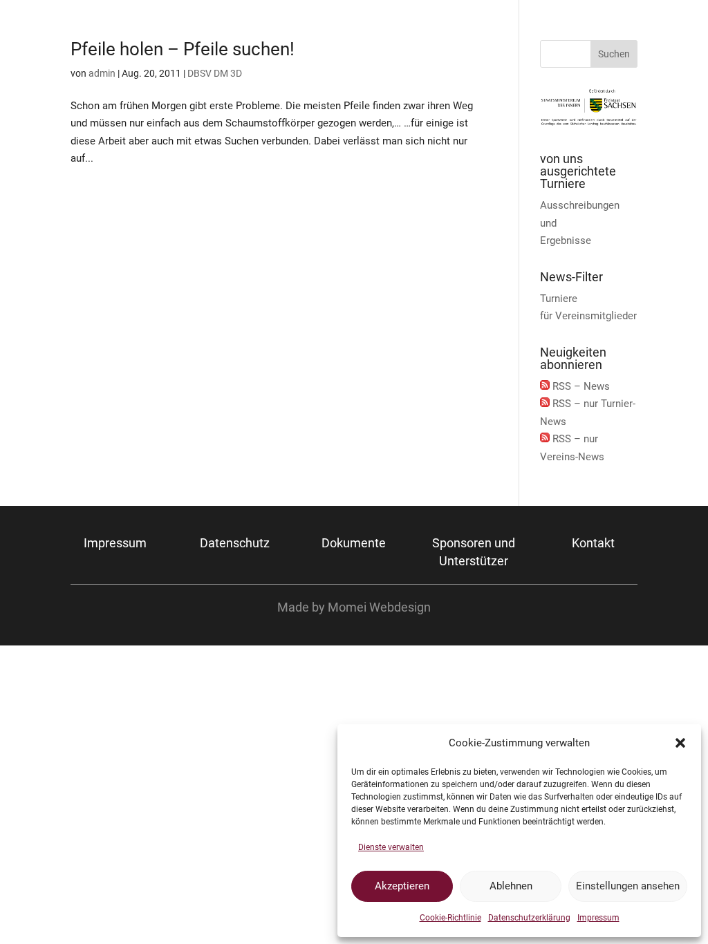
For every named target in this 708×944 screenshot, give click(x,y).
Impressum (598, 918)
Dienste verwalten (391, 847)
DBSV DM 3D (214, 73)
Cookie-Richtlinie (450, 918)
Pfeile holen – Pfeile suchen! (183, 49)
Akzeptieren (402, 886)
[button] (680, 743)
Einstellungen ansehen (628, 886)
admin (101, 73)
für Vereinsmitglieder (588, 316)
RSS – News (581, 386)
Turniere (558, 298)
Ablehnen (511, 886)
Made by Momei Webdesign (354, 607)
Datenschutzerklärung (529, 918)
